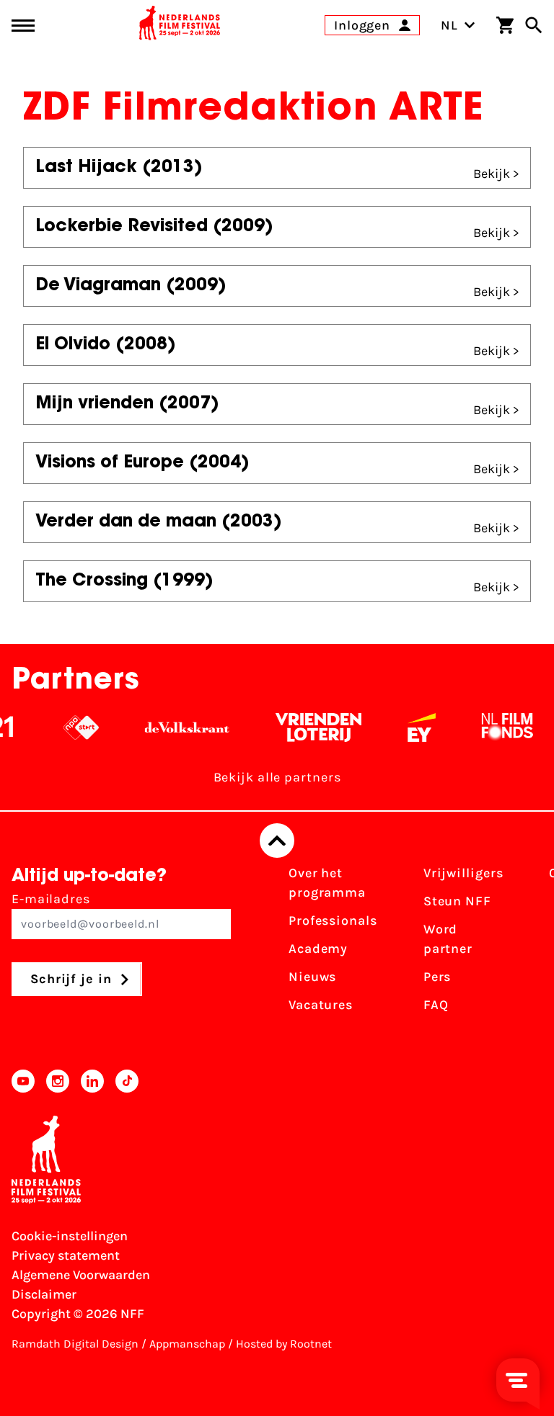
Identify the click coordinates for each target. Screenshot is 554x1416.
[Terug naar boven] (277, 840)
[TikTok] (126, 1081)
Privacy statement (66, 1255)
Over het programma (327, 882)
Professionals (333, 920)
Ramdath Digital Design (75, 1343)
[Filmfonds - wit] (500, 727)
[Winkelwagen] (505, 25)
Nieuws (312, 977)
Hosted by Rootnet (284, 1343)
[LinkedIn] (92, 1081)
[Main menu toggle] (23, 25)
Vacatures (321, 1005)
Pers (437, 977)
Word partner (447, 938)
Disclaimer (44, 1294)
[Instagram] (57, 1081)
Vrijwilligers (463, 873)
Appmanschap (187, 1343)
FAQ (436, 1005)
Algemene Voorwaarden (81, 1275)
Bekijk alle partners (277, 777)
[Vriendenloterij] (311, 727)
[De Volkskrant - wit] (180, 727)
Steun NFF (457, 901)
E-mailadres (51, 899)
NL (449, 25)
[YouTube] (23, 1081)
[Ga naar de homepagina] (179, 25)
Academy (318, 948)
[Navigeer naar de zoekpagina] (533, 25)
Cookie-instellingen (70, 1236)
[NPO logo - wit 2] (74, 727)
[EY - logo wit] (414, 727)
